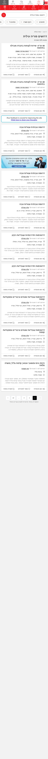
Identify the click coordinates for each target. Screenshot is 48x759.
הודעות (21, 4)
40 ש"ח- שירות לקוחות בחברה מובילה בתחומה (27, 47)
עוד (5, 9)
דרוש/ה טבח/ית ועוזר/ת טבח (32, 127)
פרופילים (30, 4)
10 (13, 398)
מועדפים (14, 9)
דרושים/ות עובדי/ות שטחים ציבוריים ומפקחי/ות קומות (24, 298)
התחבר (4, 4)
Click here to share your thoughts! (24, 120)
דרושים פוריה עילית (35, 36)
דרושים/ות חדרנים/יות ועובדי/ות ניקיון (28, 235)
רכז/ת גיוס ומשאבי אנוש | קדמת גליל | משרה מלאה (25, 364)
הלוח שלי (33, 9)
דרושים (39, 4)
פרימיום (13, 4)
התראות (24, 9)
